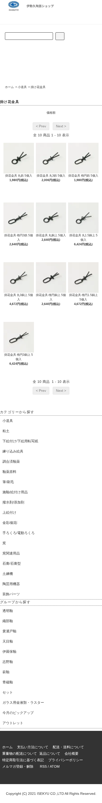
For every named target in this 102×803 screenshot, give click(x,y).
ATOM (55, 766)
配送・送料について (68, 747)
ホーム (9, 87)
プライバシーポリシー (65, 760)
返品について (49, 753)
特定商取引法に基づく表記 (23, 760)
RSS (43, 766)
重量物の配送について (19, 753)
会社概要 (71, 753)
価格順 (51, 112)
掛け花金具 (38, 87)
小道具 (22, 87)
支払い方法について (32, 747)
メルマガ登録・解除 (17, 766)
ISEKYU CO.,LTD (50, 794)
